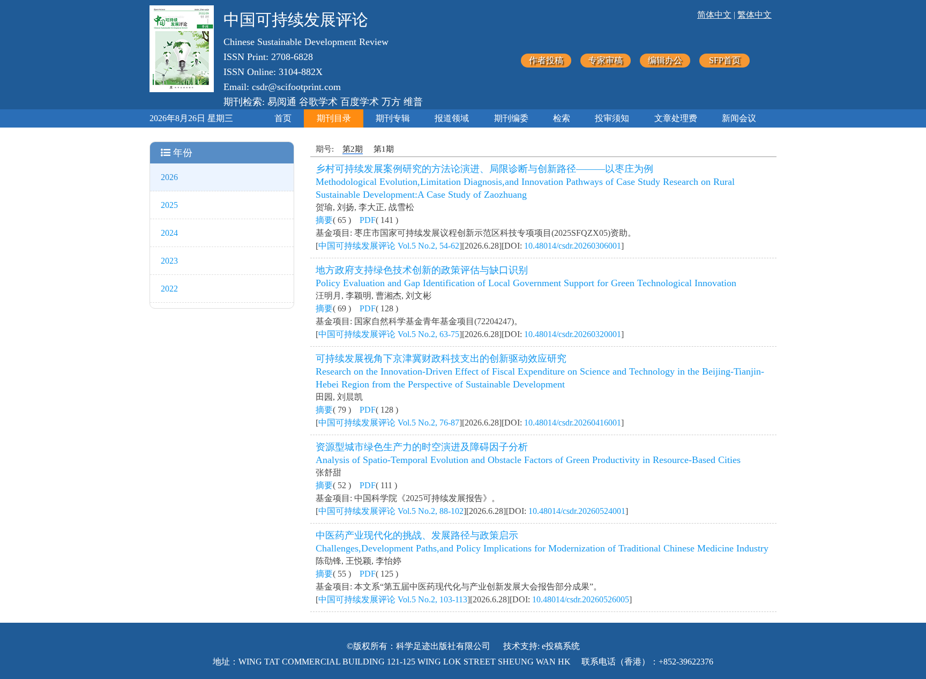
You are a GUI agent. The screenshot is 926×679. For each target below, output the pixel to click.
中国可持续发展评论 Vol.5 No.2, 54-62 (388, 245)
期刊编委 (511, 118)
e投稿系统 (561, 646)
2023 (169, 260)
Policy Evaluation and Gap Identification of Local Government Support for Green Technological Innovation (526, 283)
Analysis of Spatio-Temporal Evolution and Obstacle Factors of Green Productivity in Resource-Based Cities (528, 459)
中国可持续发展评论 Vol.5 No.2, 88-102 (391, 511)
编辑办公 (665, 60)
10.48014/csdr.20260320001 (572, 334)
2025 (169, 205)
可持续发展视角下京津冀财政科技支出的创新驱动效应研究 (441, 358)
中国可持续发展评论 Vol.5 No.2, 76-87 (388, 422)
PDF (368, 220)
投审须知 (612, 118)
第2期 (352, 149)
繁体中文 (754, 14)
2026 (169, 177)
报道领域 (452, 118)
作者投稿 (546, 60)
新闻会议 (739, 118)
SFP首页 (725, 60)
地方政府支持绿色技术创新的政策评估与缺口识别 (422, 270)
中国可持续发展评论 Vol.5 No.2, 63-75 (388, 334)
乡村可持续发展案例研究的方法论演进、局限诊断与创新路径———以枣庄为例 (484, 168)
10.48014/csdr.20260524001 (576, 511)
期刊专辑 (393, 118)
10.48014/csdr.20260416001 (572, 422)
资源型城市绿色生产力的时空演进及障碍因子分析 (422, 447)
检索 (561, 118)
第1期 (384, 149)
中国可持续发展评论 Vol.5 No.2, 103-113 (392, 599)
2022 (169, 288)
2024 (169, 232)
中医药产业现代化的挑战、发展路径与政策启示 (417, 535)
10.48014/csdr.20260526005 (580, 599)
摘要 (324, 220)
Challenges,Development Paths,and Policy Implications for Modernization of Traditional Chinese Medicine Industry (542, 548)
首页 (283, 118)
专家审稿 (605, 60)
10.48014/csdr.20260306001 (572, 245)
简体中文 (714, 14)
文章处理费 (675, 118)
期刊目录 (334, 118)
